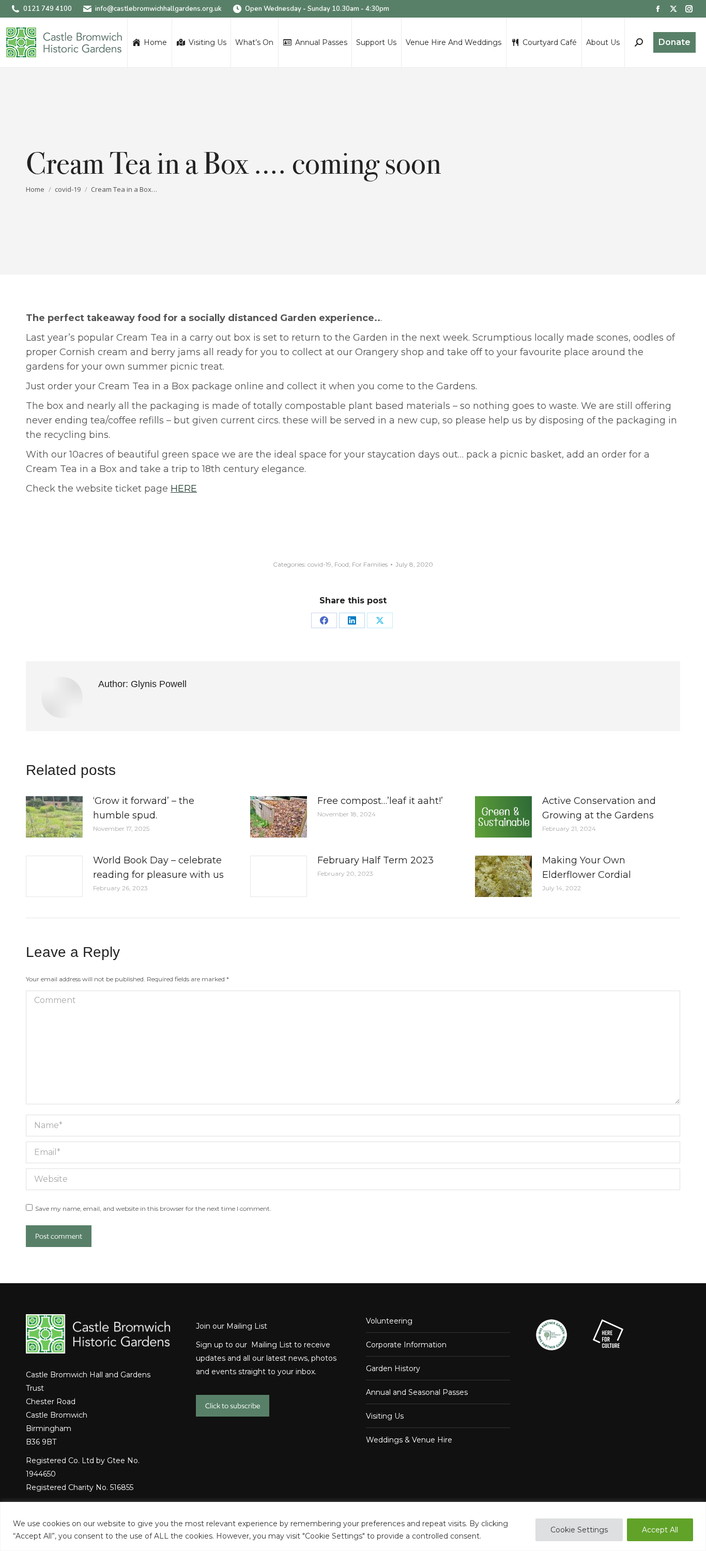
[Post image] (54, 817)
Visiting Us (385, 1416)
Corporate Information (406, 1344)
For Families (370, 564)
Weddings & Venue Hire (409, 1439)
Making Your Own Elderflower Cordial (586, 867)
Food (341, 564)
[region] (353, 1526)
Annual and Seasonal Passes (417, 1392)
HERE (184, 488)
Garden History (393, 1368)
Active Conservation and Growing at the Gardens (599, 808)
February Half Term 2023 (375, 860)
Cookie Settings (579, 1529)
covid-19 (319, 564)
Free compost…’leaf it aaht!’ (380, 801)
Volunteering (389, 1321)
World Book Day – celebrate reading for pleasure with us (158, 867)
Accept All (660, 1529)
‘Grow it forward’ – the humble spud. (143, 808)
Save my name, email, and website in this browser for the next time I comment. (153, 1208)
